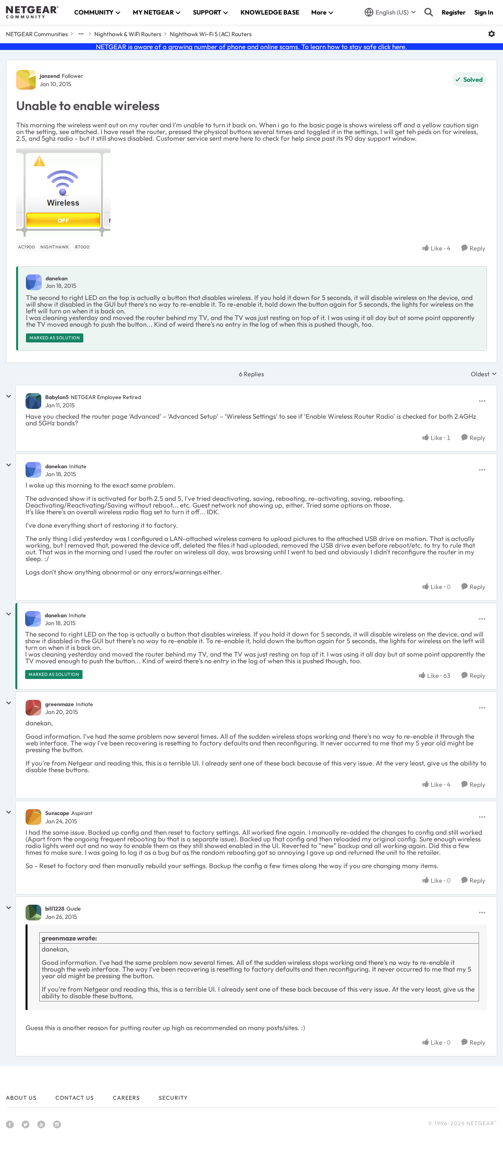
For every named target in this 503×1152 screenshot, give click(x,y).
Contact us (74, 1097)
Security (173, 1097)
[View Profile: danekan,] (34, 282)
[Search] (428, 12)
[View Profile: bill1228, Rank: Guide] (33, 912)
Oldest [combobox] (484, 374)
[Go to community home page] (32, 12)
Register (454, 12)
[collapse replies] (8, 396)
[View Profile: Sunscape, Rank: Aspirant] (33, 817)
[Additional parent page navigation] (81, 33)
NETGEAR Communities (37, 34)
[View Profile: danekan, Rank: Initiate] (33, 470)
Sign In (483, 12)
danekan (57, 278)
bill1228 (54, 908)
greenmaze (59, 704)
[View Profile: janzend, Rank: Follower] (26, 80)
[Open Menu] (491, 33)
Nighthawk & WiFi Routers (127, 34)
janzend (50, 76)
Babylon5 (57, 397)
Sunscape (57, 813)
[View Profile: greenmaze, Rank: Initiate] (33, 708)
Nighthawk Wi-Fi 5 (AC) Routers (211, 34)
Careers (126, 1097)
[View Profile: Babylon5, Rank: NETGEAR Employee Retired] (33, 401)
